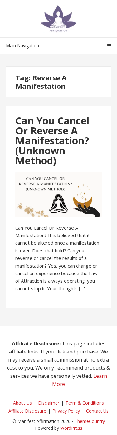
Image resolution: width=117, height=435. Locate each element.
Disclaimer (48, 403)
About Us (22, 403)
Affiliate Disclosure (27, 411)
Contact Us (97, 411)
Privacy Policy (66, 411)
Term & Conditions (85, 403)
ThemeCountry (90, 421)
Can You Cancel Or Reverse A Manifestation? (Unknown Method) (52, 140)
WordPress (71, 428)
